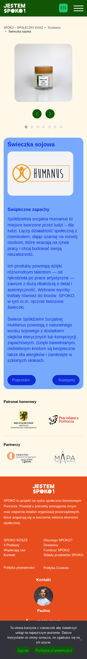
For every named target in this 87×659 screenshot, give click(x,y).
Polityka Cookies (56, 568)
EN (63, 8)
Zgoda (22, 650)
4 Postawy (11, 545)
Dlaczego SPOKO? (58, 540)
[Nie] (81, 639)
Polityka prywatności (19, 567)
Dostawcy (51, 545)
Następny (66, 380)
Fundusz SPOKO (57, 550)
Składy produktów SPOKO (63, 555)
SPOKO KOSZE (16, 540)
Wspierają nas (14, 550)
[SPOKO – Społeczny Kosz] (14, 9)
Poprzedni (21, 380)
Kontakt (9, 555)
